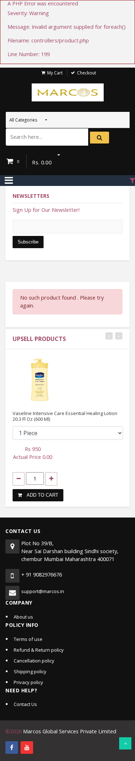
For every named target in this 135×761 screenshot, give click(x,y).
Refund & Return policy (39, 650)
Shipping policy (30, 671)
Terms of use (28, 639)
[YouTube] (27, 747)
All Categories (24, 120)
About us (23, 617)
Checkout (86, 73)
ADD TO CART (42, 495)
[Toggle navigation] (9, 180)
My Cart (55, 73)
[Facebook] (11, 747)
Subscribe (28, 242)
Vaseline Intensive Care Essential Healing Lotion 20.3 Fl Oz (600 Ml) (65, 416)
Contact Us (25, 704)
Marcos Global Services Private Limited (69, 731)
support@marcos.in (42, 591)
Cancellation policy (34, 660)
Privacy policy (28, 682)
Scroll (125, 743)
